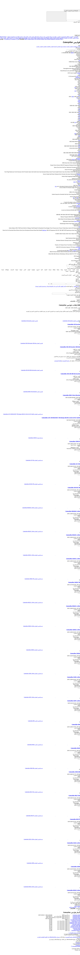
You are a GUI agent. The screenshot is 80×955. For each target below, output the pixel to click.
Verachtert (57, 39)
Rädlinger (53, 39)
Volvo (61, 39)
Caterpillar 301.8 (76, 917)
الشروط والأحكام (76, 937)
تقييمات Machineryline (55, 937)
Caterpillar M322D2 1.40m (72, 511)
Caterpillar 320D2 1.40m (73, 629)
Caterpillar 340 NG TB (74, 487)
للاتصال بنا (71, 932)
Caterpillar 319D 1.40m (73, 677)
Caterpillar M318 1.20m (73, 890)
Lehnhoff (38, 39)
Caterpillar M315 (76, 916)
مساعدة (75, 932)
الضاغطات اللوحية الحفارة (58, 38)
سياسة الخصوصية (66, 360)
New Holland (47, 39)
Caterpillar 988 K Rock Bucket (71, 395)
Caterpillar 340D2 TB (74, 582)
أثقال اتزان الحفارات (68, 38)
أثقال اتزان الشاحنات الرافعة (13, 36)
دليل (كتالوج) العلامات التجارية (43, 937)
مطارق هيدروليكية (53, 36)
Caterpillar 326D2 (75, 653)
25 (75, 907)
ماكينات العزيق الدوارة (24, 36)
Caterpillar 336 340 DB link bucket (70, 373)
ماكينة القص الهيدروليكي (34, 36)
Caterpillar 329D (75, 866)
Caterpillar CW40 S (74, 441)
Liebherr (42, 39)
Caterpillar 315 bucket (74, 324)
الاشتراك (78, 359)
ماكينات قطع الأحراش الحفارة (46, 38)
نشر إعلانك (77, 904)
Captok (29, 39)
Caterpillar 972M (76, 918)
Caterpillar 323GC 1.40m (73, 558)
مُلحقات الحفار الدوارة (35, 38)
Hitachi (32, 39)
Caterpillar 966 (76, 724)
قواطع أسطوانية (18, 38)
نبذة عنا (78, 932)
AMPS (25, 39)
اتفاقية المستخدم (57, 360)
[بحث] (56, 16)
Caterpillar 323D (76, 915)
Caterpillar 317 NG (75, 464)
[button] (40, 29)
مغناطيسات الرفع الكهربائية (10, 39)
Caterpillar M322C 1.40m (73, 606)
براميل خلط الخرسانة (26, 38)
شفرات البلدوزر (75, 38)
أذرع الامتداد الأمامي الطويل (9, 38)
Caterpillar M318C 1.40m (73, 535)
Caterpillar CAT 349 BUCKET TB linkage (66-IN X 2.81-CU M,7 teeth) (61, 417)
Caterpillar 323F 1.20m (73, 700)
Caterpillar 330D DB (74, 772)
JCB (35, 39)
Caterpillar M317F (75, 819)
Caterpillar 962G (75, 748)
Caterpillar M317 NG (74, 795)
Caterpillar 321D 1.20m (73, 843)
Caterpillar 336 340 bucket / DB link (70, 347)
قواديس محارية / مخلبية (44, 36)
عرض (78, 299)
